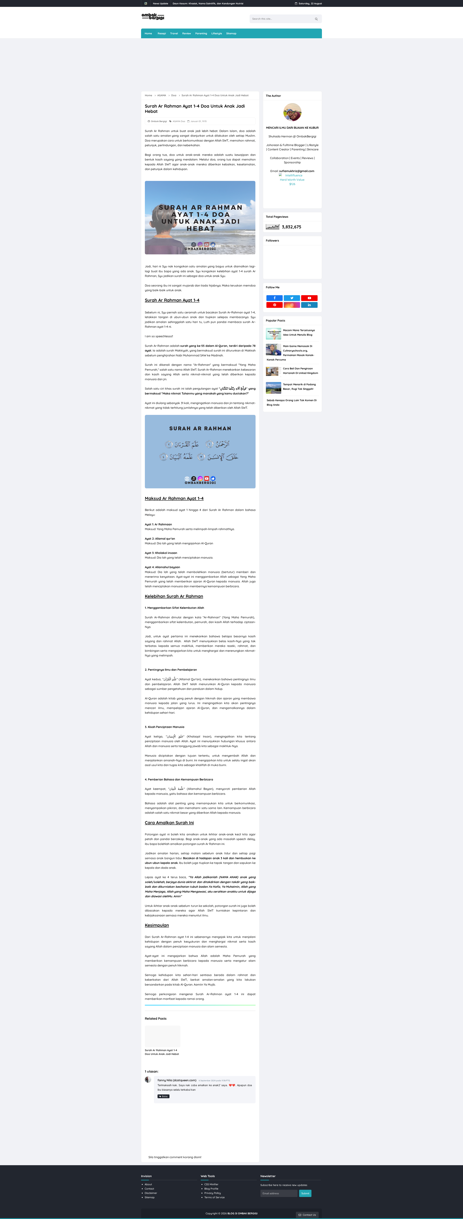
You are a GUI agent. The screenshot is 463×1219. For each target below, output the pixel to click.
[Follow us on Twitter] (292, 298)
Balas (165, 1096)
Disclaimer (151, 1193)
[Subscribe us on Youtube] (309, 298)
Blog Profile (211, 1188)
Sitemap (150, 1197)
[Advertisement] (229, 64)
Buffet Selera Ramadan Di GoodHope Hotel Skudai (202, 3)
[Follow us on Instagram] (292, 305)
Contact (149, 1188)
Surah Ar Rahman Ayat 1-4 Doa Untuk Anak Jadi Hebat (162, 1052)
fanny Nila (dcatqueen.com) (177, 1080)
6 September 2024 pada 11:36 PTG (214, 1080)
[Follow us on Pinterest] (274, 305)
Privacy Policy (212, 1193)
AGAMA (176, 121)
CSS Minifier (211, 1184)
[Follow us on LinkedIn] (309, 305)
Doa (183, 121)
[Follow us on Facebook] (274, 298)
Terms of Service (214, 1197)
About (148, 1184)
